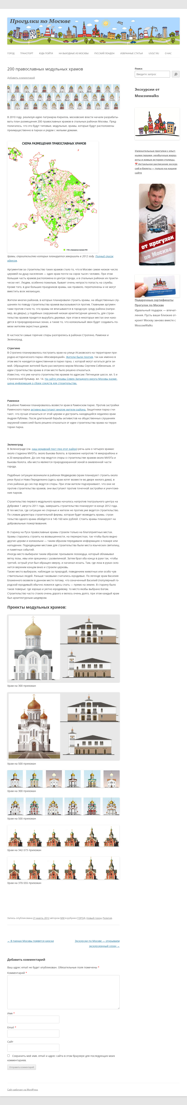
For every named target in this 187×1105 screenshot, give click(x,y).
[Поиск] (176, 74)
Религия (107, 918)
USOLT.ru (154, 53)
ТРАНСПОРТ (26, 53)
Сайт (10, 1041)
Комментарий (17, 973)
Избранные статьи (131, 53)
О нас (168, 53)
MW (62, 918)
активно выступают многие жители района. (58, 409)
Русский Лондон (104, 53)
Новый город (94, 918)
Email (11, 1027)
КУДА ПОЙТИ (46, 53)
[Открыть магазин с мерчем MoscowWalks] (157, 225)
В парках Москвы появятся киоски (30, 941)
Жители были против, (80, 357)
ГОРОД (10, 53)
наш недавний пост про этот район (54, 449)
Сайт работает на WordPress (22, 1089)
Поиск (138, 68)
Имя (11, 1013)
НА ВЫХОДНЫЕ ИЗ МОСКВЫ (74, 53)
